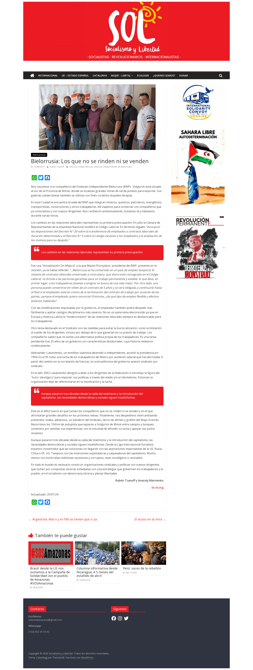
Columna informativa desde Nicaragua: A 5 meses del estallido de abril (97, 572)
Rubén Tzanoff (57, 166)
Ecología (143, 75)
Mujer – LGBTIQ (120, 75)
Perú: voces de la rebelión (142, 568)
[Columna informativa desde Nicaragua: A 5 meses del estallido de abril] (97, 543)
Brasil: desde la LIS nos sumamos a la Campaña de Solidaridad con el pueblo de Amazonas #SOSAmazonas (50, 575)
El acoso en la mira (150, 519)
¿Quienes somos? (164, 75)
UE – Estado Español (75, 75)
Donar (183, 75)
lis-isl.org (158, 487)
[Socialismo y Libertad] (126, 4)
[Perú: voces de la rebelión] (143, 543)
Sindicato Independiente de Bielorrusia (113, 166)
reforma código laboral (80, 166)
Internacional (48, 75)
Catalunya (100, 75)
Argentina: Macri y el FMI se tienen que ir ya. (63, 519)
